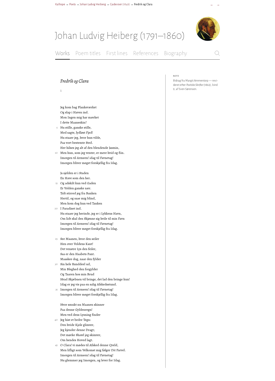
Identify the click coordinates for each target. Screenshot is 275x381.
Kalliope (60, 4)
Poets (72, 4)
